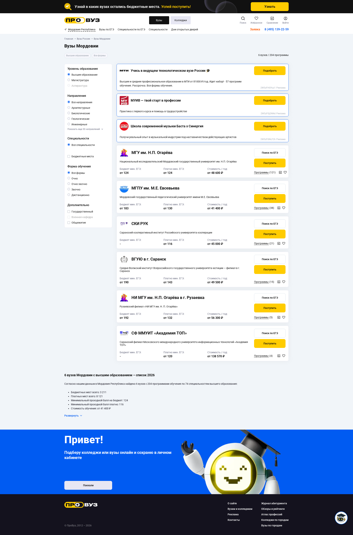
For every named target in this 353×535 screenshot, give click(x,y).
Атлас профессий (271, 514)
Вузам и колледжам (240, 508)
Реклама (281, 87)
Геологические (89, 118)
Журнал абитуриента (274, 503)
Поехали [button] (88, 485)
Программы (261, 172)
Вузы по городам (271, 525)
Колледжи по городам (275, 519)
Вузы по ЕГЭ (106, 29)
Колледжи (180, 20)
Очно (78, 178)
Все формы (82, 173)
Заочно (80, 189)
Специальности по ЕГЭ (131, 29)
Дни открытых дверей (184, 29)
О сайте (232, 503)
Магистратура (89, 80)
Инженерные (87, 124)
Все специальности (90, 145)
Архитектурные (90, 107)
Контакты (234, 519)
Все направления (90, 102)
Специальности (158, 29)
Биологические (90, 113)
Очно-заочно (84, 184)
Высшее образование (90, 75)
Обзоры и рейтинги (273, 508)
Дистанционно (89, 194)
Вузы (159, 20)
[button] (270, 70)
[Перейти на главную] (82, 20)
